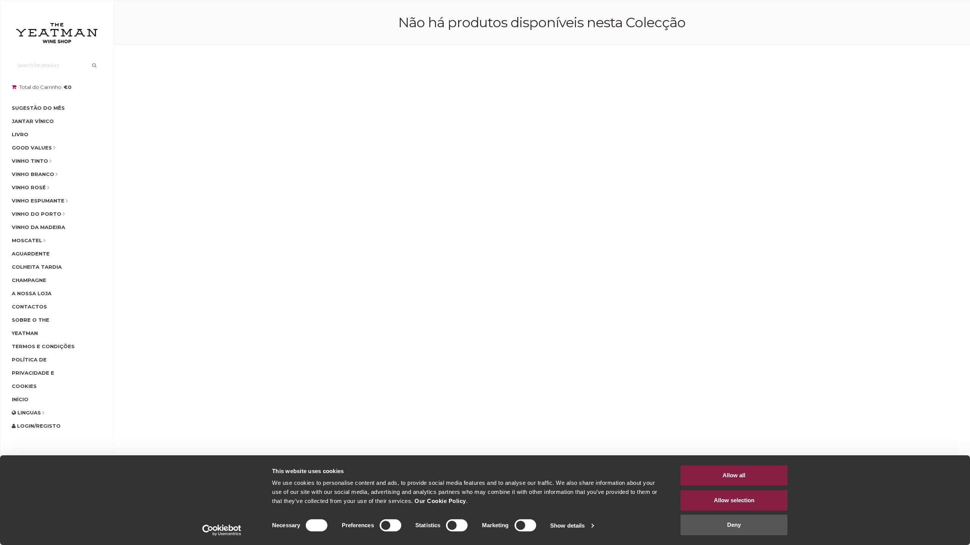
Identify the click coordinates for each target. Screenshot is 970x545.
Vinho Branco (33, 174)
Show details (567, 525)
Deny (734, 525)
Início (20, 399)
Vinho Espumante (38, 201)
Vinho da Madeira (38, 227)
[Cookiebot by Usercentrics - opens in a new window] (222, 530)
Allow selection (734, 500)
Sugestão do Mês (38, 108)
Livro (20, 134)
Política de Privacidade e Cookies (33, 373)
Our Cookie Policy (440, 501)
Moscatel (27, 240)
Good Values (32, 148)
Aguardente (31, 254)
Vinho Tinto (30, 161)
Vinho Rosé (29, 187)
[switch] (390, 525)
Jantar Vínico (33, 121)
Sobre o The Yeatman (30, 326)
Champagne (29, 280)
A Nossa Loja (32, 293)
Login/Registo (38, 426)
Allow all (734, 475)
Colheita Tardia (37, 267)
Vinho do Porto (36, 214)
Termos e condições (43, 346)
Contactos (29, 307)
